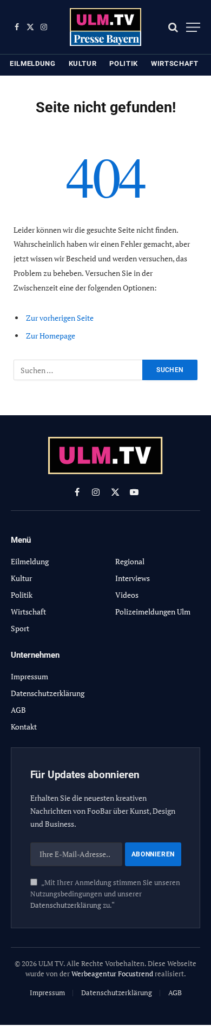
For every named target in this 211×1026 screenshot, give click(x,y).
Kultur (83, 63)
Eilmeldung (33, 63)
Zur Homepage (50, 335)
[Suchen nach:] (78, 370)
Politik (123, 63)
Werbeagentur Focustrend (112, 973)
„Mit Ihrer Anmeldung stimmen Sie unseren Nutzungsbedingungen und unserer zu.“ (105, 894)
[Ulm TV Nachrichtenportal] (106, 27)
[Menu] (193, 27)
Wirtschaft (175, 63)
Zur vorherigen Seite (60, 318)
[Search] (173, 27)
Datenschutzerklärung (65, 905)
